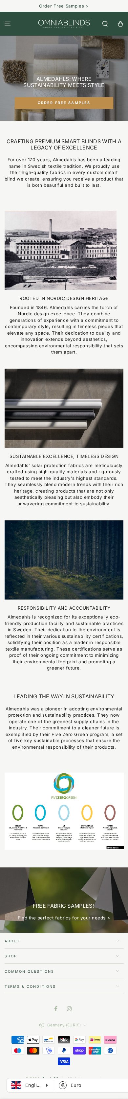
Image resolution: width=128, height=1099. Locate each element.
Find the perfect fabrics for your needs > (64, 917)
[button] (105, 24)
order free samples (64, 103)
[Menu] (7, 24)
